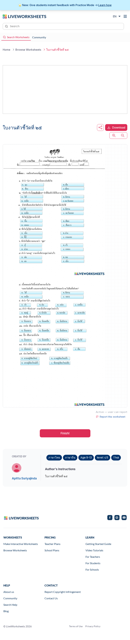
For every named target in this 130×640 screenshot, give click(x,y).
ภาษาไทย (54, 457)
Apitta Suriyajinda (24, 478)
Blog (6, 611)
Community (10, 598)
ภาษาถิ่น (70, 457)
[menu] (125, 16)
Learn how (105, 5)
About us (8, 591)
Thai (116, 457)
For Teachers (92, 556)
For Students (92, 563)
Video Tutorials (94, 550)
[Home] (24, 16)
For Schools (92, 569)
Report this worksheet (112, 416)
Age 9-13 (86, 457)
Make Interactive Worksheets (20, 543)
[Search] (7, 26)
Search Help (10, 604)
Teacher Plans (52, 543)
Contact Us (51, 598)
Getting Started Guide (98, 543)
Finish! (65, 433)
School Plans (52, 550)
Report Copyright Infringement (63, 591)
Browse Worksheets (15, 550)
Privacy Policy (92, 626)
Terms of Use (76, 626)
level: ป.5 (102, 457)
